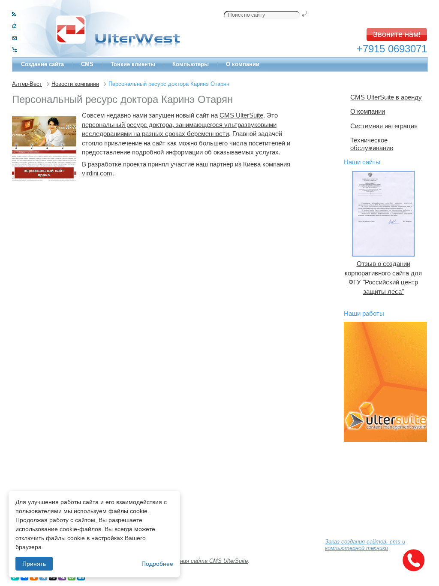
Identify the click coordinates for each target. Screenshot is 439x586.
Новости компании (75, 84)
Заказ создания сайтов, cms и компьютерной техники (365, 544)
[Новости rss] (14, 14)
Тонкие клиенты (133, 64)
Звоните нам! (397, 34)
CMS (87, 64)
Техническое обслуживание (371, 143)
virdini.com (97, 173)
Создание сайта (42, 64)
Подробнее (157, 563)
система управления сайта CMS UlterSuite (191, 561)
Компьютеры (190, 64)
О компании (242, 64)
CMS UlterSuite (241, 115)
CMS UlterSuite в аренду (386, 97)
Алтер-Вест (27, 84)
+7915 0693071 (392, 48)
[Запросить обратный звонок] (413, 560)
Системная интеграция (384, 126)
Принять (34, 563)
